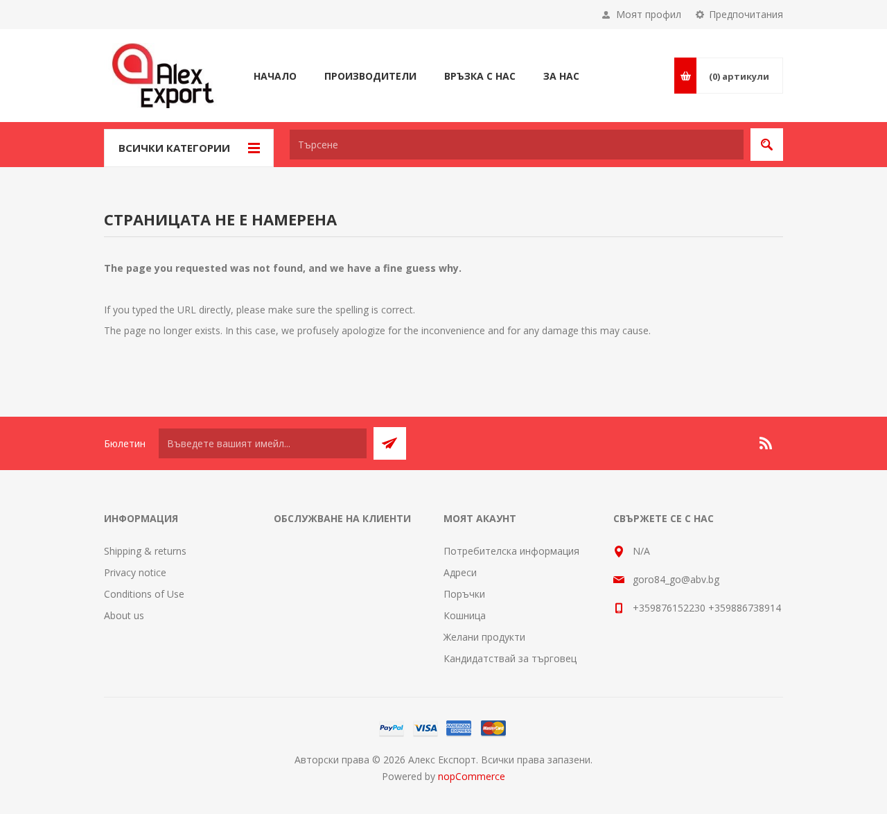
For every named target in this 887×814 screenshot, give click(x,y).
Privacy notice (135, 572)
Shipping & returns (145, 550)
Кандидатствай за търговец (510, 658)
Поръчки (464, 593)
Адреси (460, 572)
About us (124, 615)
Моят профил (648, 14)
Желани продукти (484, 636)
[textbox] (517, 144)
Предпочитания (746, 14)
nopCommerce (471, 776)
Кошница (465, 615)
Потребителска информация (511, 550)
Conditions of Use (144, 593)
